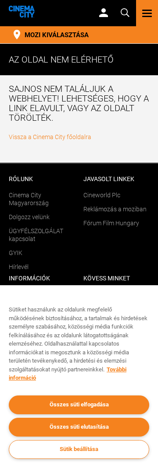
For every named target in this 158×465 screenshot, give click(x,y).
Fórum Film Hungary (111, 223)
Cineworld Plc (101, 195)
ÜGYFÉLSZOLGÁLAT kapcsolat (36, 234)
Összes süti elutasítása (79, 426)
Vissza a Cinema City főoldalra (50, 136)
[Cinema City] (46, 11)
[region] (79, 375)
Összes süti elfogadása (79, 404)
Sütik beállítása (79, 449)
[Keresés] (125, 12)
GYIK (15, 252)
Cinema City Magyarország (29, 199)
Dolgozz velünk (29, 216)
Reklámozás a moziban (115, 209)
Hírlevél (19, 266)
